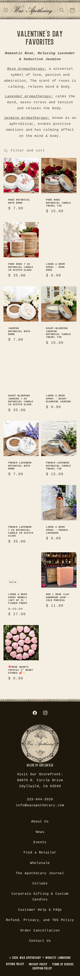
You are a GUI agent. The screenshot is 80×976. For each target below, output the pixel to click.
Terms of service (63, 964)
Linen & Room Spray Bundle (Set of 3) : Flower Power (17, 599)
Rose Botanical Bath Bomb (19, 201)
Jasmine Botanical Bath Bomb (19, 331)
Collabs (40, 883)
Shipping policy (42, 968)
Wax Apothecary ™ (32, 957)
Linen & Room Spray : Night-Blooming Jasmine (58, 398)
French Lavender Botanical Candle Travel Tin (58, 465)
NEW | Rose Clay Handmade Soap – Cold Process (57, 597)
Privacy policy (38, 964)
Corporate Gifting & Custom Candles (40, 896)
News (40, 832)
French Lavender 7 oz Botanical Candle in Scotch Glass (20, 531)
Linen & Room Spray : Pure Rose (55, 267)
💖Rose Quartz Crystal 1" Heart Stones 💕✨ (20, 670)
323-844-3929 (40, 799)
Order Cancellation (40, 930)
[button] (6, 10)
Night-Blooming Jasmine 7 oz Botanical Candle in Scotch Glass (20, 400)
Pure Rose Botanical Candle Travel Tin (58, 202)
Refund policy (15, 964)
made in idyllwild (40, 765)
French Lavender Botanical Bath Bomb (20, 465)
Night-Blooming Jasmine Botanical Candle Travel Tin (58, 333)
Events (40, 842)
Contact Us (40, 941)
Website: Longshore (58, 957)
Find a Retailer (40, 852)
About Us (40, 821)
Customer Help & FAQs (40, 910)
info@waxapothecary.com (40, 805)
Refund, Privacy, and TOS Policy (40, 920)
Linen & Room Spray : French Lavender (57, 530)
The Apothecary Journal (40, 873)
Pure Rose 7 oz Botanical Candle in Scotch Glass (20, 267)
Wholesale (40, 863)
